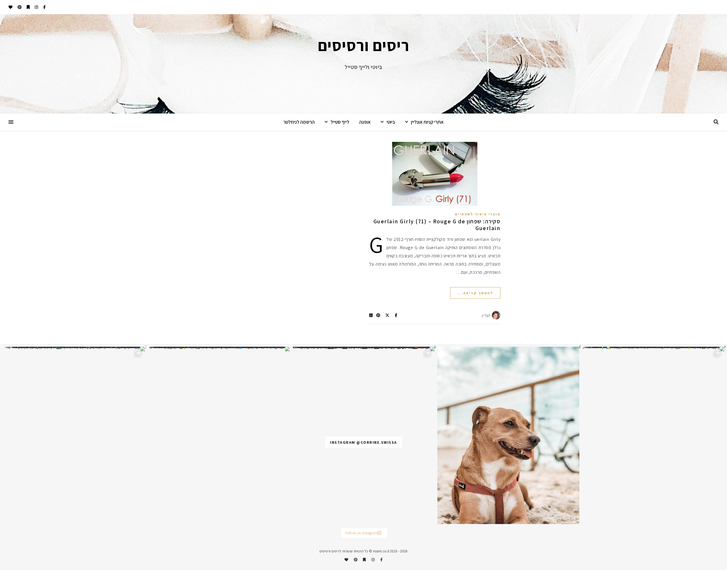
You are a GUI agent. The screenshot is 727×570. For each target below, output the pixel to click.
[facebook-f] (44, 7)
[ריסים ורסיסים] (363, 63)
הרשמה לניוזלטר (299, 122)
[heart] (10, 7)
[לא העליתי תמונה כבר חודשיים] (508, 435)
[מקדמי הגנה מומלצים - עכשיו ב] (74, 349)
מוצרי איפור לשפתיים (478, 214)
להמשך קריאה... (475, 293)
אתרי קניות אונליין (427, 122)
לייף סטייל (340, 122)
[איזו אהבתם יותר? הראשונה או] (363, 349)
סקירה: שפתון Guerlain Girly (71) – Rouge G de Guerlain (437, 225)
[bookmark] (28, 7)
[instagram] (36, 7)
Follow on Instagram (361, 533)
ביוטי (391, 122)
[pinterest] (19, 7)
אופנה (365, 122)
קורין (486, 315)
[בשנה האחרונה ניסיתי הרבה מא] (653, 349)
